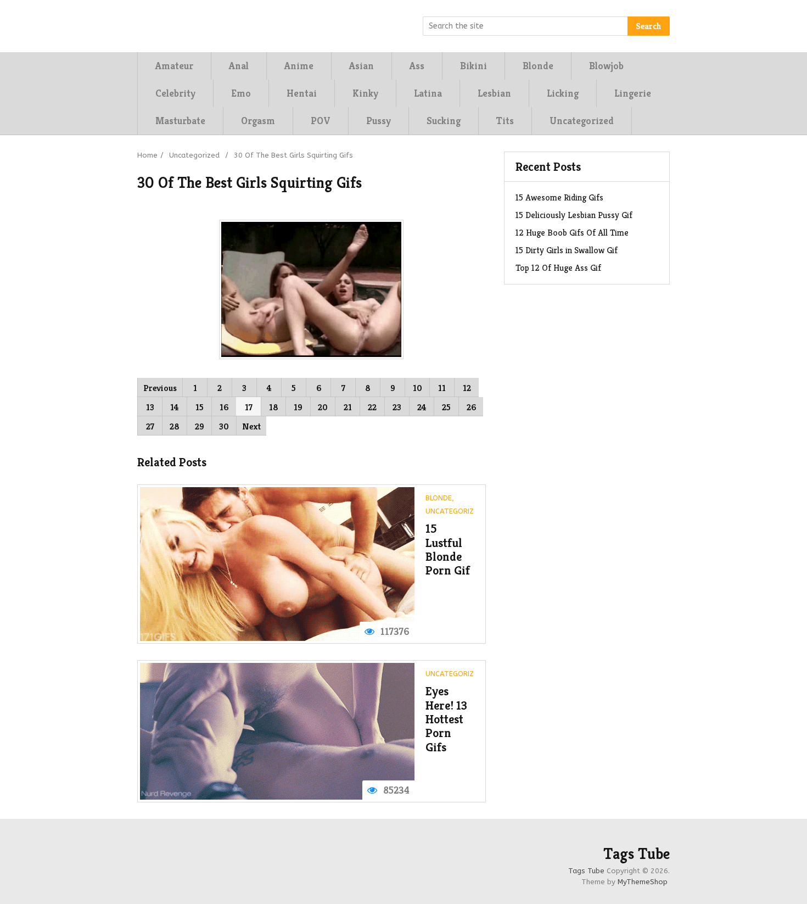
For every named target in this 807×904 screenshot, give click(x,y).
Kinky (365, 93)
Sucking (444, 120)
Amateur (174, 65)
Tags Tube (636, 854)
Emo (241, 93)
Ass (417, 65)
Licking (563, 93)
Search (649, 26)
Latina (428, 93)
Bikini (473, 65)
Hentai (302, 93)
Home (147, 155)
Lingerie (632, 93)
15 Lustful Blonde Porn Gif (447, 549)
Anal (239, 65)
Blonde (538, 65)
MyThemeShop (643, 882)
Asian (361, 65)
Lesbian (494, 93)
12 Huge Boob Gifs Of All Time (572, 232)
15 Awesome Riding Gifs (559, 197)
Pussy (378, 120)
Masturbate (180, 120)
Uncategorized (582, 120)
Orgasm (258, 120)
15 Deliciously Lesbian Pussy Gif (573, 215)
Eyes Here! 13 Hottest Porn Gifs (446, 719)
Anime (298, 65)
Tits (505, 120)
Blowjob (606, 65)
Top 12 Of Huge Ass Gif (558, 268)
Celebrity (175, 93)
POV (320, 120)
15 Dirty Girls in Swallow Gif (566, 250)
